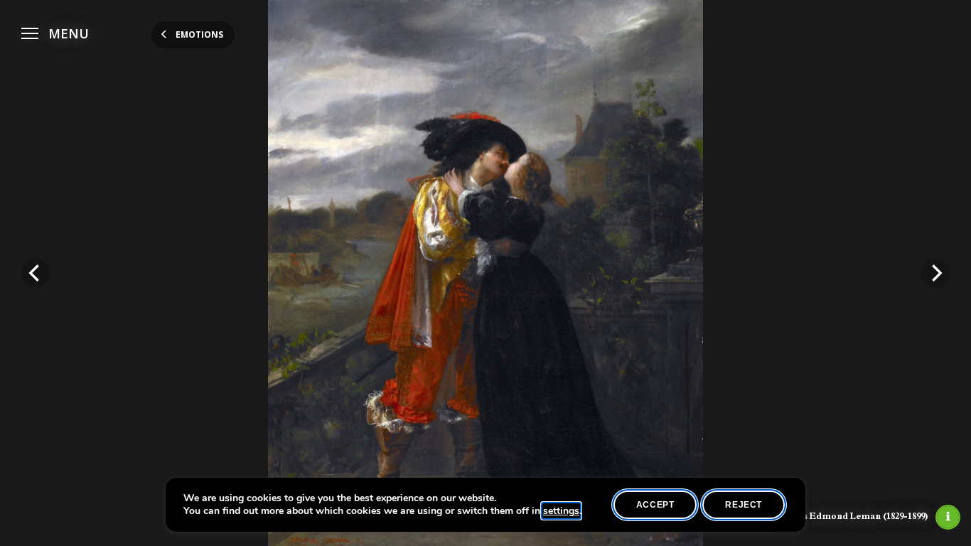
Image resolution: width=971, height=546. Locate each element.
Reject (743, 505)
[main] (485, 273)
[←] (35, 273)
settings (561, 511)
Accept (655, 505)
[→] (935, 273)
